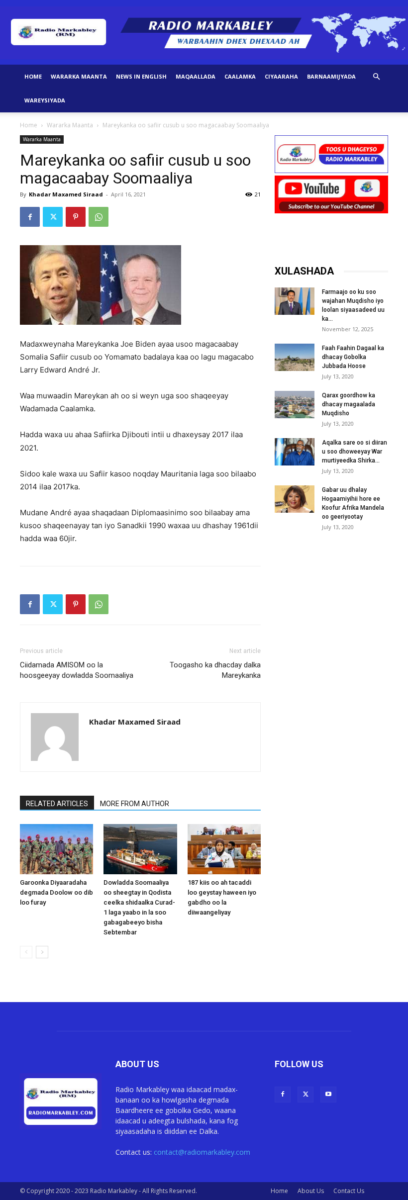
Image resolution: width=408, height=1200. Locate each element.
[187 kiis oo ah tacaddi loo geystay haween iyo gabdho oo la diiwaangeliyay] (224, 849)
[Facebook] (30, 217)
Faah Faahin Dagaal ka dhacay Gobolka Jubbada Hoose (353, 357)
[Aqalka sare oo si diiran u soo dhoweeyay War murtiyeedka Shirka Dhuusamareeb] (294, 451)
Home (33, 76)
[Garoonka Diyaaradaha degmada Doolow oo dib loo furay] (56, 849)
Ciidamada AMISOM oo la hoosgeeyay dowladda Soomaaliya (76, 670)
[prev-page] (26, 952)
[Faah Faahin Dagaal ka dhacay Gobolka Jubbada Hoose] (294, 357)
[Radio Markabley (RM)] (204, 32)
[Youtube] (328, 1095)
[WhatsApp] (98, 217)
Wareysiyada (44, 100)
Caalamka (240, 76)
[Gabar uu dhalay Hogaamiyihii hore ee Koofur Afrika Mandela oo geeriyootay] (294, 499)
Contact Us (348, 1191)
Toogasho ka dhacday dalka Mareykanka (215, 670)
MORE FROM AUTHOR (134, 804)
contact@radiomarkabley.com (202, 1152)
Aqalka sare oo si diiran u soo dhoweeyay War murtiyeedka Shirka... (354, 451)
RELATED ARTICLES (57, 804)
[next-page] (42, 952)
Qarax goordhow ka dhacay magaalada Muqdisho (348, 404)
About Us (311, 1191)
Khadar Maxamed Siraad (66, 194)
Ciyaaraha (281, 76)
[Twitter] (53, 217)
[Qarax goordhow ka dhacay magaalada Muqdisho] (294, 404)
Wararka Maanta (79, 76)
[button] (376, 77)
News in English (141, 76)
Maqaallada (195, 76)
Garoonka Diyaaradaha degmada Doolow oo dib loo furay (56, 892)
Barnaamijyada (331, 76)
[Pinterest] (76, 217)
